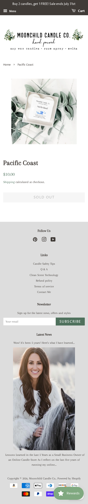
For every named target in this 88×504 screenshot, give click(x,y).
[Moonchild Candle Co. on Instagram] (44, 240)
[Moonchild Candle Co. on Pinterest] (35, 240)
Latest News (44, 334)
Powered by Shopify (69, 478)
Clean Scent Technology (44, 275)
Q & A (44, 269)
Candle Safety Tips (44, 263)
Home (7, 65)
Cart (81, 11)
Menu (12, 11)
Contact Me (44, 292)
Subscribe (70, 321)
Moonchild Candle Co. (42, 478)
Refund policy (44, 280)
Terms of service (44, 286)
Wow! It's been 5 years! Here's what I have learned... (44, 342)
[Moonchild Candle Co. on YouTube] (53, 240)
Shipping (9, 182)
